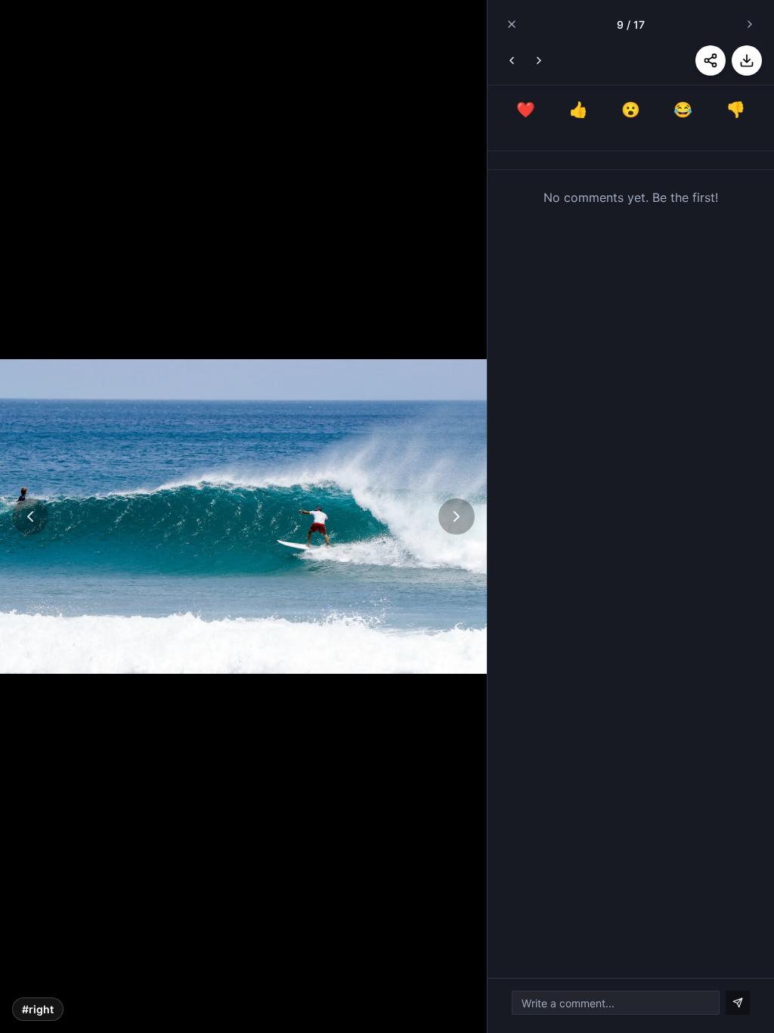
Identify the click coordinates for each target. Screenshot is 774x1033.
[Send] (738, 1003)
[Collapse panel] (750, 24)
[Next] (456, 516)
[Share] (710, 60)
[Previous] (30, 516)
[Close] (512, 24)
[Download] (747, 60)
